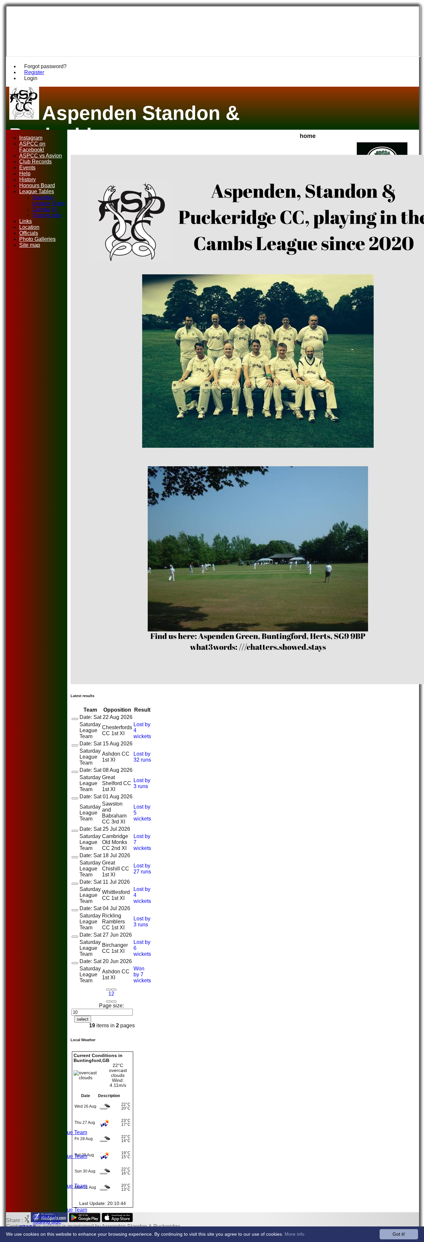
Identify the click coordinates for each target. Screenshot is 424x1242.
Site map (29, 245)
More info (294, 1234)
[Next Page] (108, 1001)
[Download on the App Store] (117, 1220)
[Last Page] (114, 1001)
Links (25, 221)
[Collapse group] (75, 719)
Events (27, 167)
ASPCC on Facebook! (32, 147)
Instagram (30, 138)
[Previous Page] (114, 990)
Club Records (35, 161)
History (27, 179)
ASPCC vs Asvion (40, 155)
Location (29, 227)
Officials (28, 233)
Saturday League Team (48, 200)
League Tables (36, 191)
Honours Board (37, 185)
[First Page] (108, 990)
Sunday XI (44, 1216)
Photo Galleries (37, 239)
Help (24, 173)
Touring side (46, 1221)
